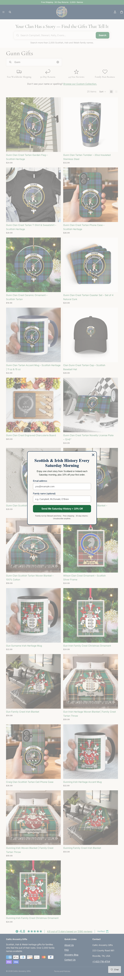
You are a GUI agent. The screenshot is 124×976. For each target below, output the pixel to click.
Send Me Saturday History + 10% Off (62, 508)
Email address (40, 481)
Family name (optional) (44, 493)
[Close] (93, 454)
